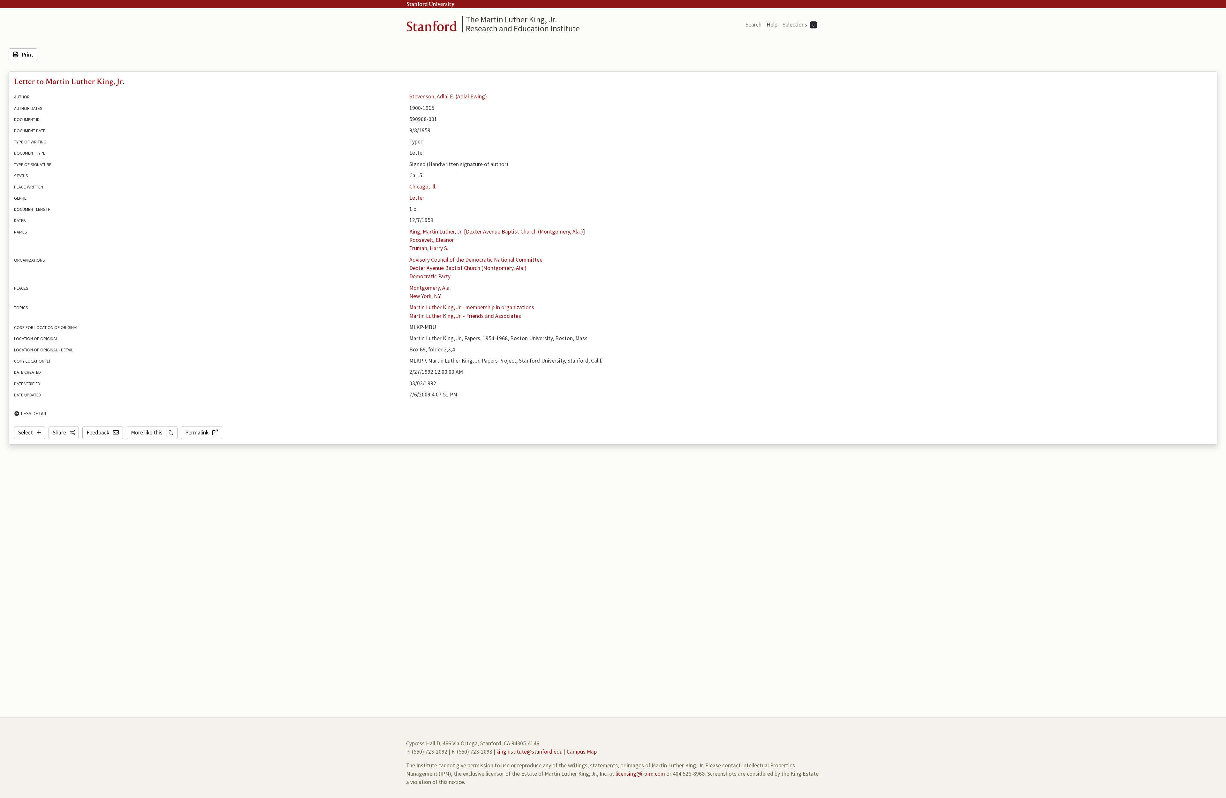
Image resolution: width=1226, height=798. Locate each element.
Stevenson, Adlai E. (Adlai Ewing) (448, 96)
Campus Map (582, 751)
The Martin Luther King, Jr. (511, 19)
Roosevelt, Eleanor (431, 239)
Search (753, 24)
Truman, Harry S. (428, 248)
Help (772, 24)
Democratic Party (429, 276)
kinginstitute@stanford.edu (529, 751)
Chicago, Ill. (422, 186)
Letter (416, 197)
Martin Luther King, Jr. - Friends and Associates (465, 315)
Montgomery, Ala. (430, 287)
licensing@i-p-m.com (640, 773)
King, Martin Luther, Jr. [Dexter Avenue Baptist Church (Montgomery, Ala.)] (497, 231)
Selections (799, 24)
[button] (64, 432)
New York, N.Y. (425, 296)
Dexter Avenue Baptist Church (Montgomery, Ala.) (467, 268)
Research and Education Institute (523, 28)
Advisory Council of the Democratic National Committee (475, 259)
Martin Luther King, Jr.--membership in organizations (471, 307)
